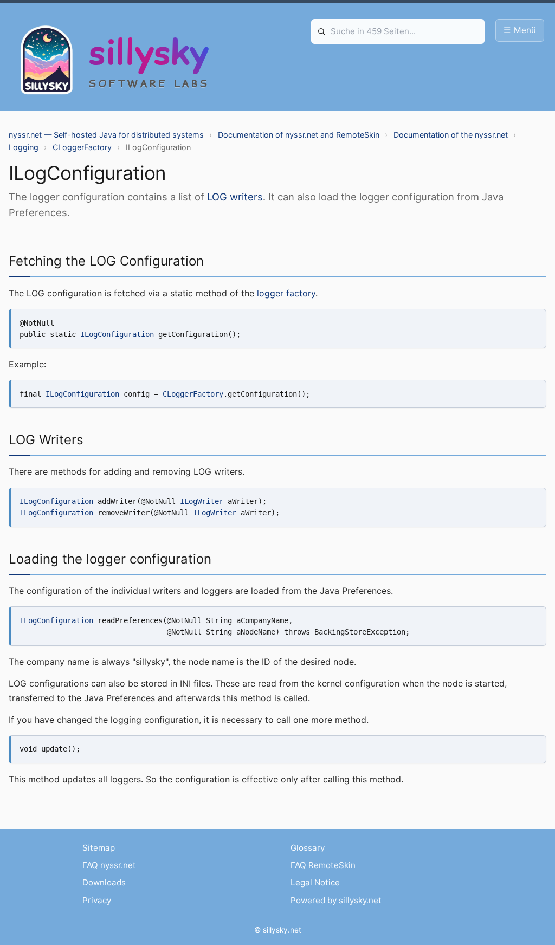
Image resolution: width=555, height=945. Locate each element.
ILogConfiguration (117, 334)
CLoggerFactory (82, 147)
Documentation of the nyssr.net (450, 134)
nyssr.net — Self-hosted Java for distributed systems (106, 134)
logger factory (286, 293)
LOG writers (235, 197)
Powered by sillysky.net (336, 900)
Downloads (104, 882)
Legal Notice (315, 882)
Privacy (96, 900)
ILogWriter (201, 501)
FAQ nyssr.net (109, 865)
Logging (23, 147)
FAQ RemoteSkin (323, 865)
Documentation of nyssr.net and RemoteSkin (298, 134)
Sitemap (98, 848)
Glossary (308, 848)
